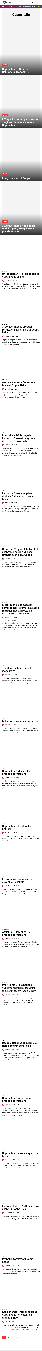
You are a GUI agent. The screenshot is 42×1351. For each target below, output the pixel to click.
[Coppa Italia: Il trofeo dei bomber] (21, 807)
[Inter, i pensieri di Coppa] (21, 155)
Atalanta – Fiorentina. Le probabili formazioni (16, 933)
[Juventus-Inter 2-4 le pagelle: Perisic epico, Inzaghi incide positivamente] (21, 209)
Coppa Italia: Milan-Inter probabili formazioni (16, 772)
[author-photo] (3, 281)
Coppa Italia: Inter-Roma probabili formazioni (16, 1099)
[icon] (33, 3)
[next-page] (17, 1337)
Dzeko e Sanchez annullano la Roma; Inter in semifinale (19, 1044)
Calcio (5, 65)
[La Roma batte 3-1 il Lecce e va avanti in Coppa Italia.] (21, 1186)
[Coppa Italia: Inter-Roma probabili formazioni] (21, 1078)
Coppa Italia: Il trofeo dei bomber (16, 828)
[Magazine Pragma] (7, 2)
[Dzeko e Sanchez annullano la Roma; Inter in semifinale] (21, 1023)
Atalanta (14, 19)
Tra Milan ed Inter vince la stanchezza (17, 669)
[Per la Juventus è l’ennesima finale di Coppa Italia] (21, 363)
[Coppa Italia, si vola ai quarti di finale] (21, 1134)
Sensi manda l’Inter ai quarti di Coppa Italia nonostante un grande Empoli (19, 1314)
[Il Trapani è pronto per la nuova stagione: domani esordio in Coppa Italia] (21, 102)
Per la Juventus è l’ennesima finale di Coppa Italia (18, 384)
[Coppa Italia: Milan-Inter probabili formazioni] (21, 751)
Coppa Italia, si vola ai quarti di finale (20, 1155)
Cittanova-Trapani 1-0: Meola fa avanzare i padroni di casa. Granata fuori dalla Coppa (20, 552)
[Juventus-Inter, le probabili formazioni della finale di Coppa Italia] (21, 307)
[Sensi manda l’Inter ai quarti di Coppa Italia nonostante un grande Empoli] (21, 1292)
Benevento (24, 19)
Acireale (5, 19)
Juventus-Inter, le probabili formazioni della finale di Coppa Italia (20, 329)
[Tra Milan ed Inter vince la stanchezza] (21, 648)
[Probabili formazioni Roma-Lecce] (21, 1239)
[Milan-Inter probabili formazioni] (21, 701)
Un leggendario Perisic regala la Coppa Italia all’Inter (20, 275)
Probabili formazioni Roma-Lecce (18, 1260)
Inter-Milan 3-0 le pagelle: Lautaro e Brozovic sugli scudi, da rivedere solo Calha (20, 438)
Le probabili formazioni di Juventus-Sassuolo (17, 880)
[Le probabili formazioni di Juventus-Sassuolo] (21, 859)
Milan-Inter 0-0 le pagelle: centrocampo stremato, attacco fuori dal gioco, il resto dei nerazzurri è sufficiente (20, 609)
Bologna (33, 19)
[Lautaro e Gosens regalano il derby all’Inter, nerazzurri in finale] (21, 474)
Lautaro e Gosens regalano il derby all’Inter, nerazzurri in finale (18, 496)
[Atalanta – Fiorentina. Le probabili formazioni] (21, 912)
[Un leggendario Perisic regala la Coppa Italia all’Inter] (21, 254)
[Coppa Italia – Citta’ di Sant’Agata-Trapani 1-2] (21, 49)
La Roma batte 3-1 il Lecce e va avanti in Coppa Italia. (20, 1207)
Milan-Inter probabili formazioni (20, 721)
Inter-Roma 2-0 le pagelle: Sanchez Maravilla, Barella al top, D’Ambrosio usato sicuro (19, 987)
